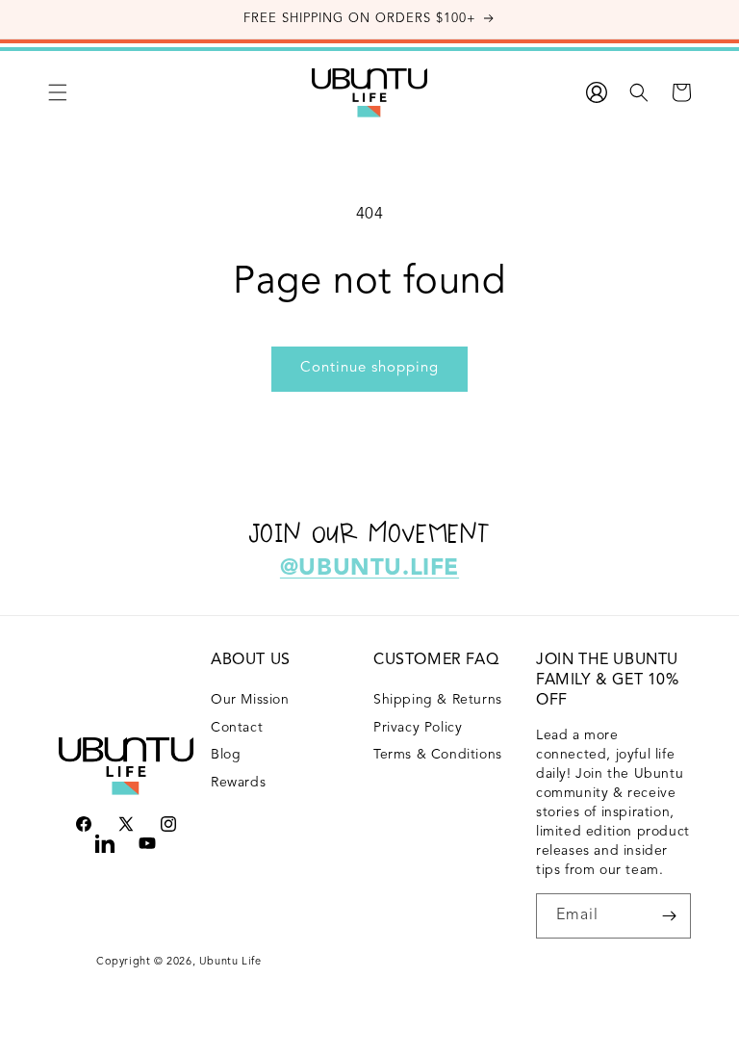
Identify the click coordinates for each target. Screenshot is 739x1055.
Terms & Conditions (437, 754)
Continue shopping (369, 368)
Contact (237, 727)
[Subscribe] (669, 916)
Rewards (238, 782)
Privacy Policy (417, 727)
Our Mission (250, 700)
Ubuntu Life (230, 962)
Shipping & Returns (437, 700)
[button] (58, 92)
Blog (226, 754)
